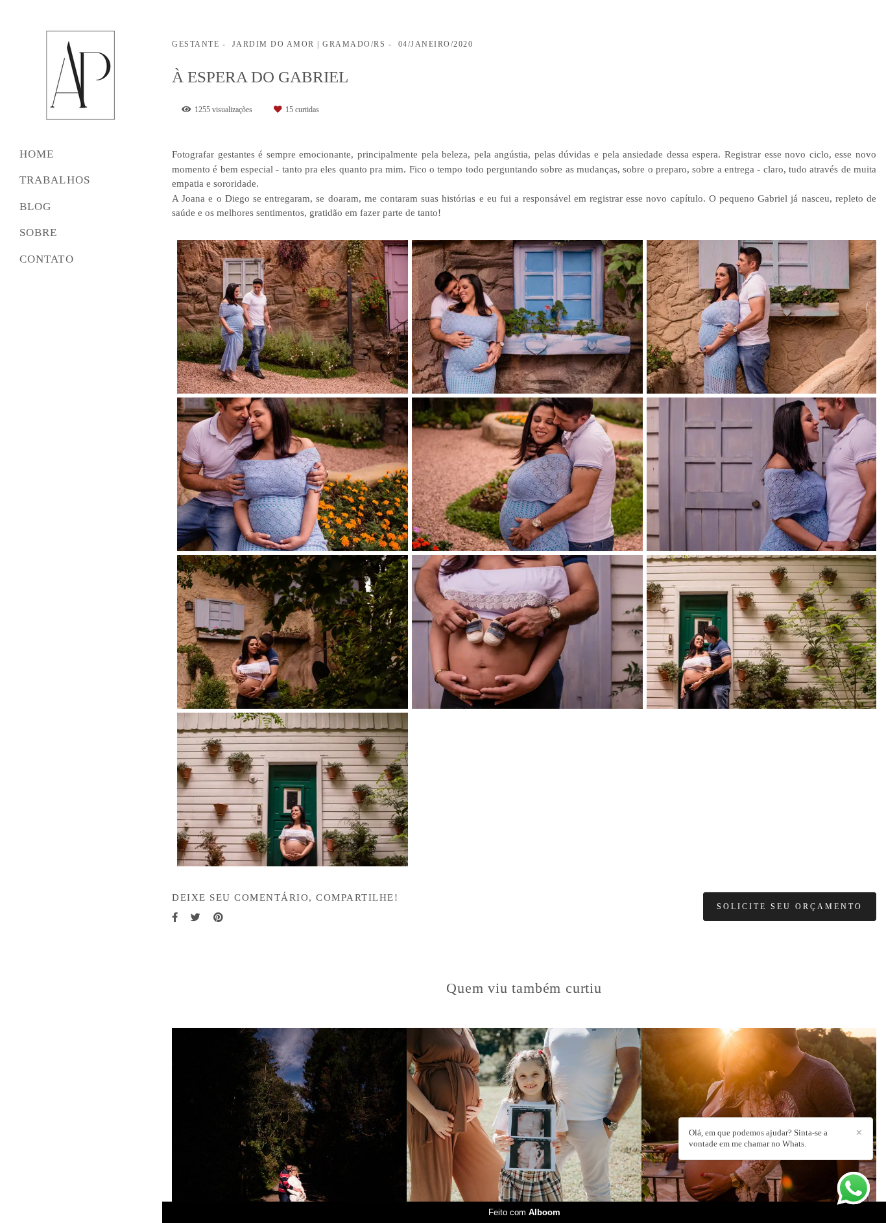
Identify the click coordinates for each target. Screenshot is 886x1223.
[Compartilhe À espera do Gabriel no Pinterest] (218, 917)
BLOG (35, 206)
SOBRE (38, 232)
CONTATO (46, 259)
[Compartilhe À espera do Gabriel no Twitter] (195, 917)
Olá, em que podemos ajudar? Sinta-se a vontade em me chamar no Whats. (758, 1138)
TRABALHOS (54, 180)
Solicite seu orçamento (790, 906)
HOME (36, 154)
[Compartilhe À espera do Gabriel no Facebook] (175, 917)
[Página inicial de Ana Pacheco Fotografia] (81, 75)
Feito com (524, 1212)
